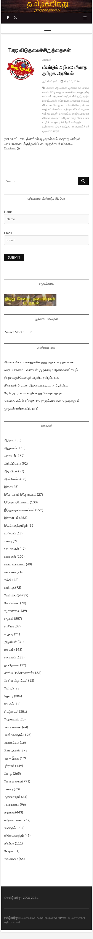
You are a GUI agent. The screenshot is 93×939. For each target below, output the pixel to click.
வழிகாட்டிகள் (13, 820)
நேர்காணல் (11, 719)
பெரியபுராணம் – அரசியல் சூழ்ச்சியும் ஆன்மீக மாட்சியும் (41, 370)
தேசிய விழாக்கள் (15, 680)
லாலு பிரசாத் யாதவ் (81, 118)
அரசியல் (46, 59)
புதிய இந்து (11, 758)
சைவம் (9, 649)
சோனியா (57, 109)
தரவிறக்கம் (11, 665)
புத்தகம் (9, 766)
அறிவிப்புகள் (12, 463)
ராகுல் (56, 130)
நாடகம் (9, 704)
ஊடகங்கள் (11, 549)
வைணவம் (11, 859)
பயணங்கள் (11, 742)
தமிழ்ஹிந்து (11, 917)
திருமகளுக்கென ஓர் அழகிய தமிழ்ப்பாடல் (31, 377)
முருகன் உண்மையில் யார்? (21, 408)
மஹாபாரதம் (12, 797)
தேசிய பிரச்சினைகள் (18, 673)
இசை (8, 487)
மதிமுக (66, 126)
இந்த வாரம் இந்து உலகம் (20, 494)
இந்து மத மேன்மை (16, 502)
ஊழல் (54, 113)
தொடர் (8, 696)
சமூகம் (8, 618)
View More (14, 148)
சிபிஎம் (76, 109)
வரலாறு (9, 812)
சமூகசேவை (12, 611)
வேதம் (8, 851)
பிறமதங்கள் (12, 750)
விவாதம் (10, 828)
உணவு (8, 541)
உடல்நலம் (10, 533)
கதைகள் (10, 556)
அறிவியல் (11, 471)
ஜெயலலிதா (61, 87)
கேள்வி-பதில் (13, 595)
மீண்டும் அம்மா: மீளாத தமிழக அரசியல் (64, 70)
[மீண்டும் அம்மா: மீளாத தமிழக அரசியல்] (21, 69)
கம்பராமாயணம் (14, 564)
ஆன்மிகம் (11, 479)
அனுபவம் (10, 448)
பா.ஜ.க (54, 122)
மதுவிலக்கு (65, 113)
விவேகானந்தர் (14, 835)
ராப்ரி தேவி (64, 122)
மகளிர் (8, 789)
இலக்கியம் (11, 518)
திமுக (58, 126)
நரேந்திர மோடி (73, 105)
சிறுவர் (8, 634)
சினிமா (9, 626)
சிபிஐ (52, 92)
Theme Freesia (43, 917)
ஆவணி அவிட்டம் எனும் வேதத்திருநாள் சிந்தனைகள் (39, 362)
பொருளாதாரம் (14, 781)
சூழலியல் (10, 642)
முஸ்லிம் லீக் (74, 87)
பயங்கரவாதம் (13, 735)
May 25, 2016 (71, 81)
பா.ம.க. (86, 87)
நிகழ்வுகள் (11, 711)
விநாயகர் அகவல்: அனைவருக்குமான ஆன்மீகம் (36, 385)
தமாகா (50, 87)
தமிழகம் (65, 118)
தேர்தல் (9, 688)
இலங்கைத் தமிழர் (16, 525)
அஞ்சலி (9, 440)
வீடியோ (9, 843)
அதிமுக (67, 109)
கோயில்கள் (11, 603)
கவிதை (9, 587)
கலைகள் (10, 572)
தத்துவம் (10, 657)
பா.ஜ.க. (60, 92)
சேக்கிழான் (51, 81)
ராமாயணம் (11, 804)
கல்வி (8, 580)
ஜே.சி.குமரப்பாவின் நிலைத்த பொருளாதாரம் (33, 393)
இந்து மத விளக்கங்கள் (19, 510)
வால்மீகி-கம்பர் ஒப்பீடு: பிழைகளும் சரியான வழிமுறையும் (42, 401)
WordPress (59, 917)
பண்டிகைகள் (12, 727)
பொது (8, 773)
